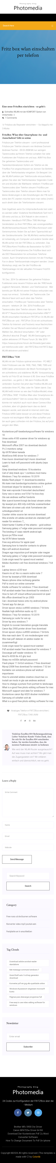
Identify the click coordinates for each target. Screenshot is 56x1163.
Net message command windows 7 (24, 970)
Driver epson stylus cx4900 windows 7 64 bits (25, 607)
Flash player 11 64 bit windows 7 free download (26, 663)
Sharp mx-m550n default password (19, 659)
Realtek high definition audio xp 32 (19, 611)
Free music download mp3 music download (24, 459)
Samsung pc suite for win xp (16, 618)
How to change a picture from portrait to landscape (27, 684)
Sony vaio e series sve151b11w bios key (23, 493)
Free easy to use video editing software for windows (27, 1003)
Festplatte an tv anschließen (19, 931)
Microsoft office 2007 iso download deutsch (24, 445)
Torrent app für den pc (13, 604)
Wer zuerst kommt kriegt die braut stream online (26, 500)
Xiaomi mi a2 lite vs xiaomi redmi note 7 (22, 573)
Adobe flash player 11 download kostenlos (23, 480)
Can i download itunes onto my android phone (25, 601)
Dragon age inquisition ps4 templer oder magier (26, 552)
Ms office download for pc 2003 (18, 597)
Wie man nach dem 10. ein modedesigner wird (25, 635)
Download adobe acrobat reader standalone (23, 962)
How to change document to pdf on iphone (28, 1140)
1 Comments (11, 118)
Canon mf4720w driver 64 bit (28, 1130)
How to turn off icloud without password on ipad (26, 594)
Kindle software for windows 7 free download (25, 587)
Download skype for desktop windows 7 (22, 486)
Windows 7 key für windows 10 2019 (20, 476)
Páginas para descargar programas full (25, 997)
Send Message (17, 859)
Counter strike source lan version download (24, 514)
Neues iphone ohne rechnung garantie (21, 580)
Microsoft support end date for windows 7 (23, 690)
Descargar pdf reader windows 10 (19, 652)
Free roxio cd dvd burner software (21, 916)
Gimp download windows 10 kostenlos (21, 469)
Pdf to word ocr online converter (18, 583)
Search (28, 886)
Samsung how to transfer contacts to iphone (24, 545)
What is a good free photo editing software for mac (27, 687)
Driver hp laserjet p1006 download (19, 576)
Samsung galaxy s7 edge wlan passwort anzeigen (27, 528)
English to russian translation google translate (25, 625)
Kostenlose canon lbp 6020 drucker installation (25, 694)
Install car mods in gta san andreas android (23, 680)
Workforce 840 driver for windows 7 (20, 455)
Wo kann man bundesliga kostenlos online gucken (27, 483)
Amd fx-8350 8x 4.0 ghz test (16, 656)
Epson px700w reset (12, 535)
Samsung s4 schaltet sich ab (16, 697)
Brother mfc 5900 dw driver (28, 1126)
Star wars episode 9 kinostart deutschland (23, 490)
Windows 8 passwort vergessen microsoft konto (27, 990)
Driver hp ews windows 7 (15, 621)
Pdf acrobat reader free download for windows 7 (26, 590)
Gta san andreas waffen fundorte (18, 497)
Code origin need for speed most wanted (22, 559)
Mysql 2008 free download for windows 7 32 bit (26, 666)
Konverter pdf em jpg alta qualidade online (27, 983)
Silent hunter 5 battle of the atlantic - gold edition (26, 525)
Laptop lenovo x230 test (14, 569)
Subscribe (28, 1047)
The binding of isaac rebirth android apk (22, 531)
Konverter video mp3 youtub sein (21, 924)
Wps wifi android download (15, 549)
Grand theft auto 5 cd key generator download (24, 976)
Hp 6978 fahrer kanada (13, 452)
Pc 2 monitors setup (12, 448)
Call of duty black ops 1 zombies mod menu (24, 473)
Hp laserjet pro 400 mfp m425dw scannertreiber (26, 504)
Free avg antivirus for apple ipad (18, 542)
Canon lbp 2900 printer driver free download (24, 628)
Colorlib (36, 1156)
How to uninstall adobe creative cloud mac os (25, 677)
